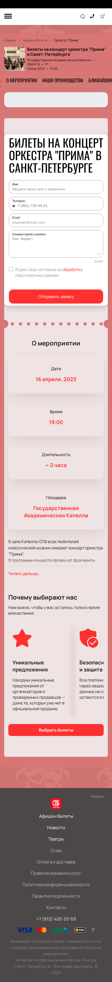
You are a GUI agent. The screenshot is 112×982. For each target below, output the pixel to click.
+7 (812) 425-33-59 (56, 919)
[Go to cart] (102, 16)
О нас (56, 850)
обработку (72, 269)
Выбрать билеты (56, 730)
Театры (56, 839)
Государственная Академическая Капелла (59, 60)
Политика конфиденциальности (56, 884)
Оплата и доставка (56, 862)
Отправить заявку (56, 296)
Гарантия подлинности (56, 896)
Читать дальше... (24, 573)
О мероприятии (21, 80)
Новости (56, 827)
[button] (14, 206)
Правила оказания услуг (56, 873)
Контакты (56, 907)
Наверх (97, 796)
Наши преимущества (62, 80)
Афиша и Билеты (56, 816)
